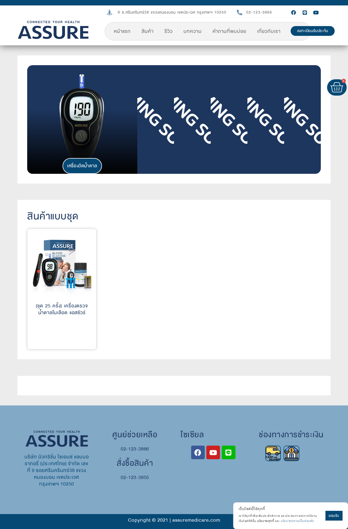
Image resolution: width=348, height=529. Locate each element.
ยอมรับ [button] (334, 516)
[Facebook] (294, 12)
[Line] (305, 12)
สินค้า (148, 31)
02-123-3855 (135, 477)
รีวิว (168, 31)
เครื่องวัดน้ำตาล (82, 166)
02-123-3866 (259, 12)
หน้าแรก (122, 31)
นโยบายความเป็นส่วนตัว (297, 521)
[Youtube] (316, 12)
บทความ (193, 31)
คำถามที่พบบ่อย (229, 31)
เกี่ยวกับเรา (269, 31)
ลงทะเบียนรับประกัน (312, 30)
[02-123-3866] (239, 12)
